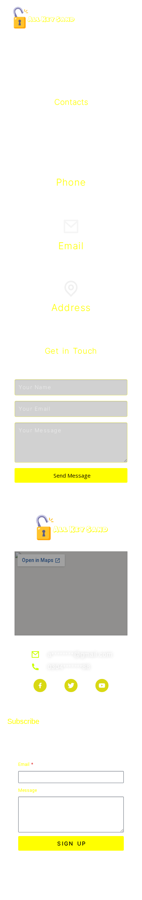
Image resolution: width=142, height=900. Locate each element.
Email (24, 764)
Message (27, 790)
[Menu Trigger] (125, 16)
